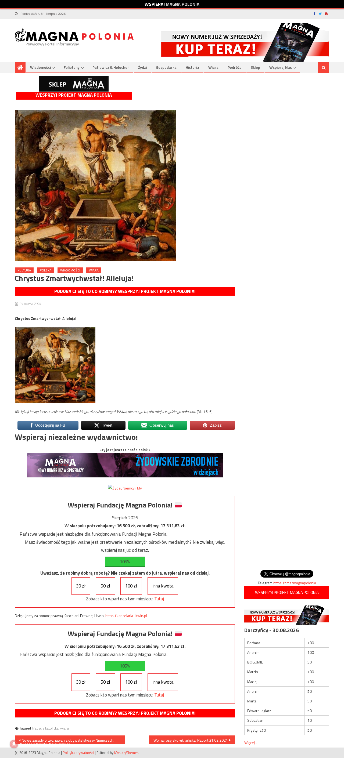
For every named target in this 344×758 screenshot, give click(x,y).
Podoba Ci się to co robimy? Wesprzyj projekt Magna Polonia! (124, 291)
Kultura (24, 270)
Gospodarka (166, 67)
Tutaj (159, 598)
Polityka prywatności (78, 752)
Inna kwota (163, 585)
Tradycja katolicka (45, 728)
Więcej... (250, 742)
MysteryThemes (126, 752)
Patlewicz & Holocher (110, 67)
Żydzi (142, 67)
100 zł (131, 585)
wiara (64, 728)
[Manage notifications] (14, 744)
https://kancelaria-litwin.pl (126, 615)
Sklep (255, 67)
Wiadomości (40, 67)
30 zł (80, 585)
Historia (192, 67)
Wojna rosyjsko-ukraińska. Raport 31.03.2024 (190, 740)
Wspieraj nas (280, 67)
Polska (45, 270)
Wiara (213, 67)
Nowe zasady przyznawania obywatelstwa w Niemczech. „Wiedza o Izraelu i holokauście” (66, 740)
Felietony (72, 67)
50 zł (105, 585)
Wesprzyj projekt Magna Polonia (73, 95)
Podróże (235, 67)
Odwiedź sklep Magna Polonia (74, 84)
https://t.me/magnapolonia (294, 583)
